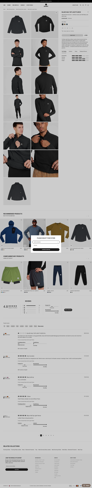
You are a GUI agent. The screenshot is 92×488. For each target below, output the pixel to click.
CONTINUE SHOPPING (46, 249)
